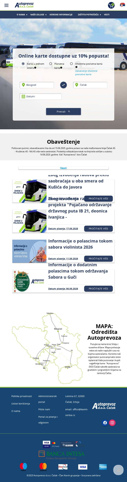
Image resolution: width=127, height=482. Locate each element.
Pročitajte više (98, 198)
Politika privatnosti (21, 396)
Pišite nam (44, 409)
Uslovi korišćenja (20, 403)
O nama (15, 411)
